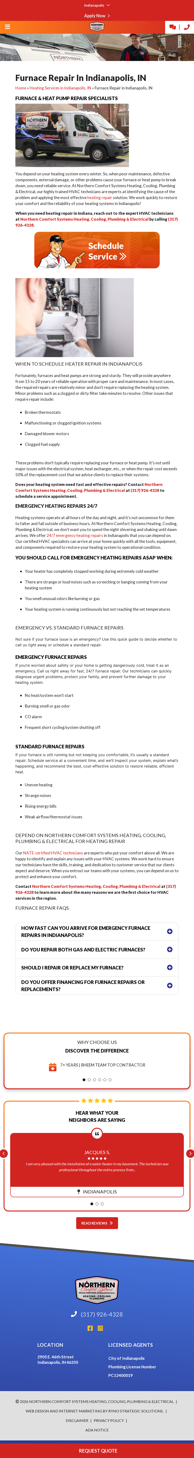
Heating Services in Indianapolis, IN (60, 87)
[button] (84, 1079)
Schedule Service (106, 250)
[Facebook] (93, 1329)
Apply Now (95, 15)
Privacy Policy (108, 1420)
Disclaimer (77, 1420)
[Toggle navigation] (7, 28)
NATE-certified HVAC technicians (53, 852)
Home (20, 87)
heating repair (99, 197)
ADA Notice (97, 1430)
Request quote (97, 1450)
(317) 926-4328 (145, 490)
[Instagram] (102, 1329)
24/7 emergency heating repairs (75, 535)
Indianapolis (94, 5)
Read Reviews (94, 1223)
